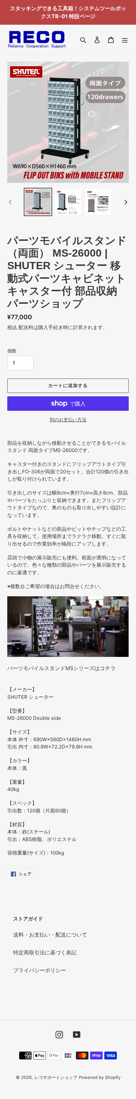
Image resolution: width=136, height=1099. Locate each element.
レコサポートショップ (55, 1077)
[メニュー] (125, 39)
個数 (12, 350)
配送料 (25, 327)
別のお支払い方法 (68, 419)
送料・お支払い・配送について (50, 934)
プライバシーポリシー (39, 970)
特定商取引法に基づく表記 (45, 952)
